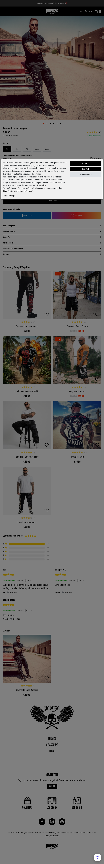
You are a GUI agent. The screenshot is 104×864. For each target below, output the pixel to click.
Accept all (85, 163)
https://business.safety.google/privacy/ (17, 191)
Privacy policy (41, 185)
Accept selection (86, 174)
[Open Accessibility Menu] (97, 857)
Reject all (85, 169)
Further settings (8, 196)
